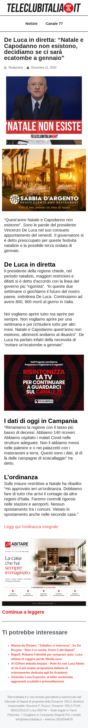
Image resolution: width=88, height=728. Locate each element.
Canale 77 (54, 24)
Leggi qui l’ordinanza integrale (31, 526)
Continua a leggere (23, 612)
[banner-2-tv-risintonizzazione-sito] (44, 382)
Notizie (31, 24)
